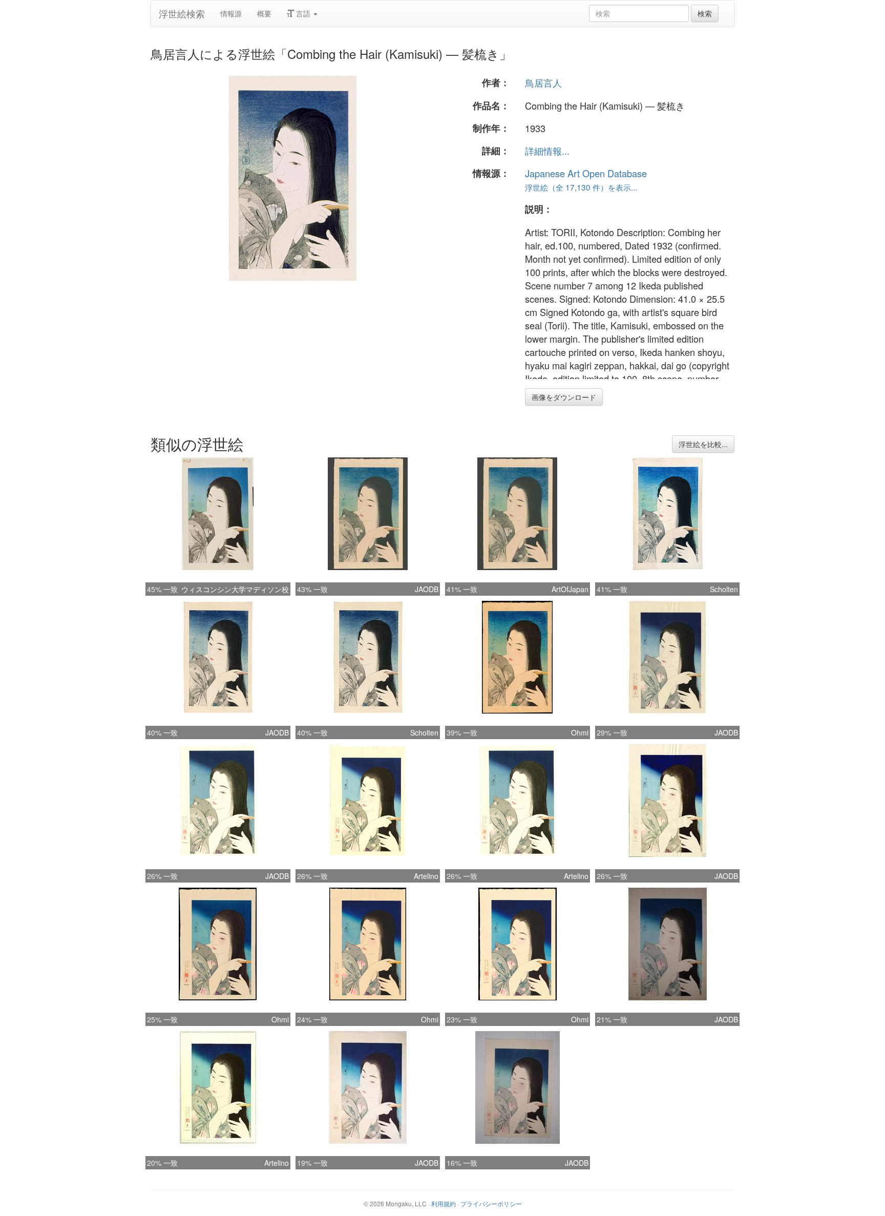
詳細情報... (547, 150)
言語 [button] (303, 13)
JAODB (426, 589)
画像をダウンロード (564, 397)
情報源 (231, 13)
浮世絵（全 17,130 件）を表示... (581, 187)
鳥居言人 (543, 82)
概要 (264, 13)
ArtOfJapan (570, 589)
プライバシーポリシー (491, 1203)
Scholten (724, 589)
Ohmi (579, 732)
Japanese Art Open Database (586, 173)
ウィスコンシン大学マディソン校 (235, 589)
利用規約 (443, 1203)
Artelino (426, 876)
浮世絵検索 (182, 13)
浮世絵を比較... (703, 444)
